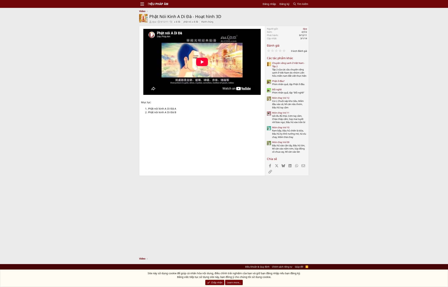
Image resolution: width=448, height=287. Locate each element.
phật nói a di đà (190, 21)
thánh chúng (207, 21)
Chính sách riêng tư (282, 266)
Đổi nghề (277, 89)
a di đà (177, 21)
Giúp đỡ (299, 266)
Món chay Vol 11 (280, 112)
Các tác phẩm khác (280, 58)
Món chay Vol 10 (280, 127)
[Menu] (142, 4)
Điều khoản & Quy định (257, 266)
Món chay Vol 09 (280, 142)
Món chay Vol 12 (280, 97)
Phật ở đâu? (278, 81)
